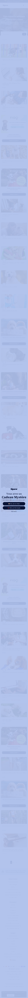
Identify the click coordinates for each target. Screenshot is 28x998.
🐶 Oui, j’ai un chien (14, 504)
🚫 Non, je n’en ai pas (14, 508)
